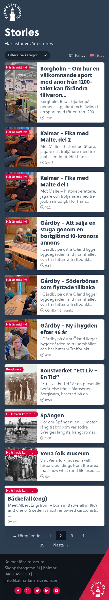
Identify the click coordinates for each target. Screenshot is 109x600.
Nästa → (61, 545)
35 (42, 545)
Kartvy (80, 55)
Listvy (99, 55)
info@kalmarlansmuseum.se (31, 580)
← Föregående (26, 535)
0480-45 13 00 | (18, 574)
